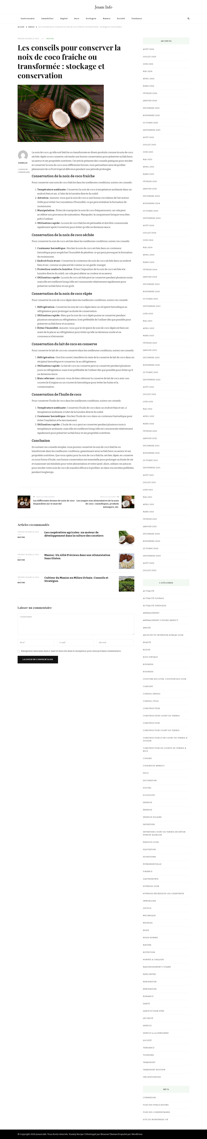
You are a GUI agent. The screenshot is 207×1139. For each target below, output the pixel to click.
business (148, 672)
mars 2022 (148, 424)
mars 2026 (148, 86)
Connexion (149, 1097)
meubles (148, 923)
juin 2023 (148, 314)
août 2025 (148, 137)
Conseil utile (151, 701)
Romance (148, 996)
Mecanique (149, 915)
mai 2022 (147, 409)
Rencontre (149, 974)
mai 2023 (147, 321)
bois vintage (150, 657)
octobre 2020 (150, 548)
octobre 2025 (150, 123)
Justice (147, 908)
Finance (148, 871)
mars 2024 (148, 262)
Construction (151, 723)
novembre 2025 (151, 115)
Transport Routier (154, 1070)
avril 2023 (148, 328)
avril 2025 (148, 167)
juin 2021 (148, 490)
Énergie (147, 810)
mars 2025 (148, 174)
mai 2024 (148, 247)
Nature (106, 19)
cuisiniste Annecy (154, 766)
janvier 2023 (150, 350)
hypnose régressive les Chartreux (163, 893)
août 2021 (148, 475)
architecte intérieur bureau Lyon (163, 635)
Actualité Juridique (154, 606)
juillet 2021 (149, 482)
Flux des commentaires (156, 1112)
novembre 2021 (151, 453)
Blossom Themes (109, 1134)
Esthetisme (149, 857)
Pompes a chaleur (153, 960)
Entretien (149, 824)
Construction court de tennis (161, 730)
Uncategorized (152, 1077)
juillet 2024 (149, 233)
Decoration (150, 780)
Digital (64, 19)
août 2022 (148, 387)
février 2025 (150, 181)
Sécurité (148, 1018)
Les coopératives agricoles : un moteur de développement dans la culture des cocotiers (74, 534)
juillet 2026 (149, 57)
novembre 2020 (151, 541)
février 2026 (150, 93)
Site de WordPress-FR (155, 1119)
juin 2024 (148, 240)
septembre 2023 (152, 306)
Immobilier (47, 19)
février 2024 (150, 269)
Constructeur (151, 708)
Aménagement (151, 613)
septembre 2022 (152, 380)
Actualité (148, 591)
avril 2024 (148, 255)
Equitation (149, 849)
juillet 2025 (149, 145)
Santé (146, 1004)
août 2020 (148, 563)
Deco (76, 19)
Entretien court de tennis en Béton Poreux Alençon (164, 833)
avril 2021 (148, 504)
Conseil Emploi (151, 694)
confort (148, 686)
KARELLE (22, 163)
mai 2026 (148, 71)
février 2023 (150, 343)
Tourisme (148, 1055)
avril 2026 (148, 79)
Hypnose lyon (151, 886)
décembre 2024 (151, 196)
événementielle (152, 864)
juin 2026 (148, 64)
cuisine (147, 758)
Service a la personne (156, 1033)
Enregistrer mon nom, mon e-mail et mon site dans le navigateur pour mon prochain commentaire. (71, 651)
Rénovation (150, 989)
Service (147, 1026)
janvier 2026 (150, 101)
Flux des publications (156, 1105)
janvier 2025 (150, 189)
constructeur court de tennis (161, 716)
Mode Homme (150, 938)
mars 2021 (148, 512)
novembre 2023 (151, 291)
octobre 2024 (150, 211)
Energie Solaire (152, 817)
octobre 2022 (150, 372)
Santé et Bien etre (153, 1011)
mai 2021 (147, 497)
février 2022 (150, 431)
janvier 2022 (150, 438)
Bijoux (146, 650)
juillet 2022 (149, 394)
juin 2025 (148, 152)
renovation (150, 982)
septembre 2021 (151, 468)
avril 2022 (148, 416)
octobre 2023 (150, 299)
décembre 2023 (151, 284)
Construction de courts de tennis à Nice (164, 749)
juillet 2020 (149, 570)
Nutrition (149, 952)
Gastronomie (28, 19)
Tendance (137, 19)
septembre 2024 (152, 218)
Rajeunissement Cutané (157, 967)
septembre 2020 (152, 556)
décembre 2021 (151, 446)
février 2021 (150, 519)
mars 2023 (148, 336)
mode (146, 930)
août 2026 (148, 49)
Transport (149, 1062)
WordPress (136, 1134)
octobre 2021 (150, 460)
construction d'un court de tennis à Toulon (165, 739)
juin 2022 (148, 402)
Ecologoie (91, 19)
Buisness (148, 664)
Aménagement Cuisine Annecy (160, 620)
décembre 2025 (151, 108)
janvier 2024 (150, 277)
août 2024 (148, 225)
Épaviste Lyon (151, 842)
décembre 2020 (151, 534)
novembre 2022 (151, 365)
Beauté (147, 642)
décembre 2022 (151, 357)
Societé (121, 19)
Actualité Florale (153, 598)
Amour (147, 628)
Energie (147, 802)
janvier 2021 (150, 526)
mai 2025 (147, 159)
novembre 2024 (151, 203)
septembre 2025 (152, 130)
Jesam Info (103, 7)
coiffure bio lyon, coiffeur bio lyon (164, 679)
